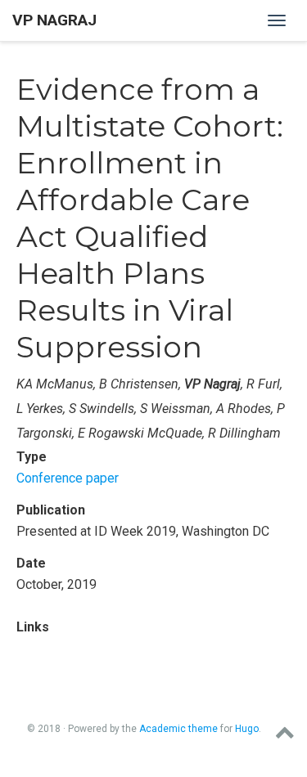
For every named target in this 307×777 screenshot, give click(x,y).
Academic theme (178, 728)
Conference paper (67, 478)
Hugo (247, 728)
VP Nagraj (54, 20)
